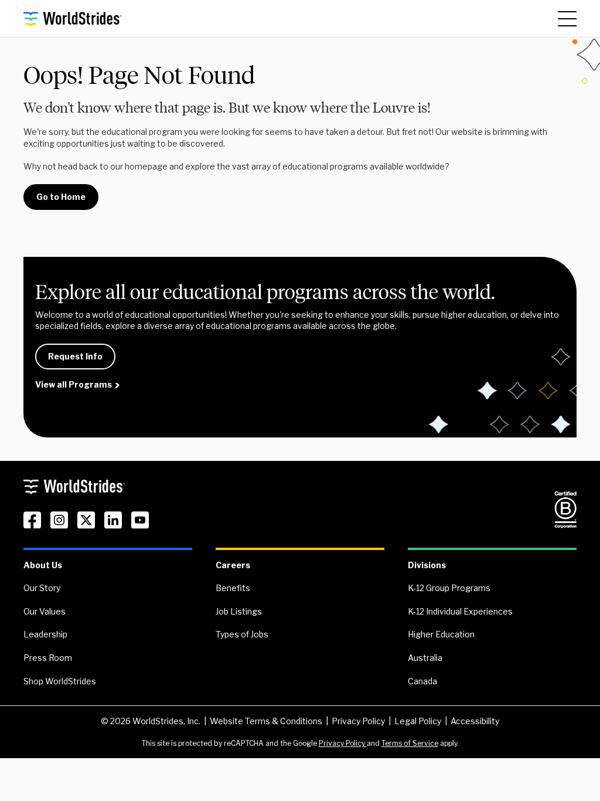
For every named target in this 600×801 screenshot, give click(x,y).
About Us (42, 565)
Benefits (233, 588)
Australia (425, 658)
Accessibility (475, 721)
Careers (233, 565)
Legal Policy (417, 721)
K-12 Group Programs (449, 588)
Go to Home (61, 197)
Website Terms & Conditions (266, 721)
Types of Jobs (242, 634)
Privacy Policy (358, 721)
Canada (422, 681)
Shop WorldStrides (59, 681)
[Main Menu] (567, 19)
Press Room (47, 658)
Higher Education (441, 634)
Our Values (44, 611)
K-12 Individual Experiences (460, 611)
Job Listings (239, 611)
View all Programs (73, 384)
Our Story (41, 588)
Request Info (75, 356)
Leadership (45, 634)
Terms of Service (409, 743)
